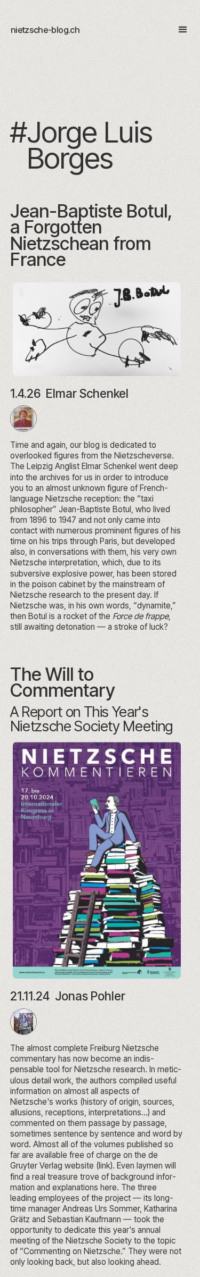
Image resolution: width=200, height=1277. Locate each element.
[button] (178, 30)
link (104, 1166)
